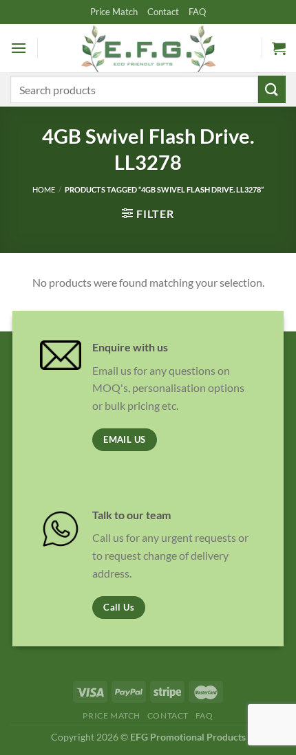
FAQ (197, 11)
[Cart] (279, 48)
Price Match (114, 11)
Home (43, 189)
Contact (163, 11)
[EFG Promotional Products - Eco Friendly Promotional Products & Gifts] (148, 48)
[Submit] (272, 89)
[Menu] (18, 48)
